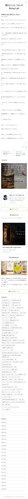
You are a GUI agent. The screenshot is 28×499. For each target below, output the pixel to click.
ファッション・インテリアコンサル (10, 407)
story (21, 399)
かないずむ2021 (6, 361)
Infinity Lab (5, 384)
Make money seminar (19, 382)
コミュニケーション (7, 350)
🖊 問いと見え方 (16, 305)
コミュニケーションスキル (8, 389)
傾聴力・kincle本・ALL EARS (9, 337)
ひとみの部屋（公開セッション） (10, 332)
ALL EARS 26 (5, 300)
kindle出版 (15, 312)
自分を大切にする (18, 361)
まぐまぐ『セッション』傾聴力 (9, 369)
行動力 (4, 377)
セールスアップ (6, 397)
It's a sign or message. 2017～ (9, 387)
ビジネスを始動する (20, 374)
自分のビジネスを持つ (7, 374)
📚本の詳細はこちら (14, 291)
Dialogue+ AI (5, 312)
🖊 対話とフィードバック (8, 307)
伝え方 (19, 389)
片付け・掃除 (6, 404)
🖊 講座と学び (16, 302)
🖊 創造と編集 (6, 305)
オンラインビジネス (14, 377)
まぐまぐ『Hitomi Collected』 (9, 359)
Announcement (6, 364)
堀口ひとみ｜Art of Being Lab (14, 7)
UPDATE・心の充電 (7, 394)
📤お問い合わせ (14, 209)
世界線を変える (6, 340)
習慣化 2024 (20, 315)
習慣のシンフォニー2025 (8, 315)
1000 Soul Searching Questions (9, 399)
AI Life (22, 312)
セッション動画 (6, 409)
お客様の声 (5, 402)
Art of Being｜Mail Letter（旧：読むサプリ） (12, 352)
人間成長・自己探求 (7, 347)
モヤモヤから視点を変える (17, 342)
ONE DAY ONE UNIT (7, 330)
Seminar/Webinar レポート (9, 371)
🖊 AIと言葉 (19, 307)
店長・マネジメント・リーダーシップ (11, 392)
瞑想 (21, 379)
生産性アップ (13, 379)
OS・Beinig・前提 (14, 310)
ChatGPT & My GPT (16, 327)
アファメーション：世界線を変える (10, 320)
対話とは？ (5, 342)
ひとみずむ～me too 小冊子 (18, 402)
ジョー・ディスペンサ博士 (8, 317)
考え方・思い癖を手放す (8, 345)
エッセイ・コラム (7, 382)
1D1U (4, 310)
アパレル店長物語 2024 (8, 322)
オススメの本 (18, 394)
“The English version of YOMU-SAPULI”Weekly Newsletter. (11, 356)
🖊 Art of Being (6, 302)
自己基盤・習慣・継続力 (8, 335)
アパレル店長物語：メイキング (9, 325)
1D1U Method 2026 (16, 300)
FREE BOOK (5, 327)
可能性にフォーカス (18, 340)
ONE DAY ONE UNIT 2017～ (9, 366)
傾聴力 (4, 379)
